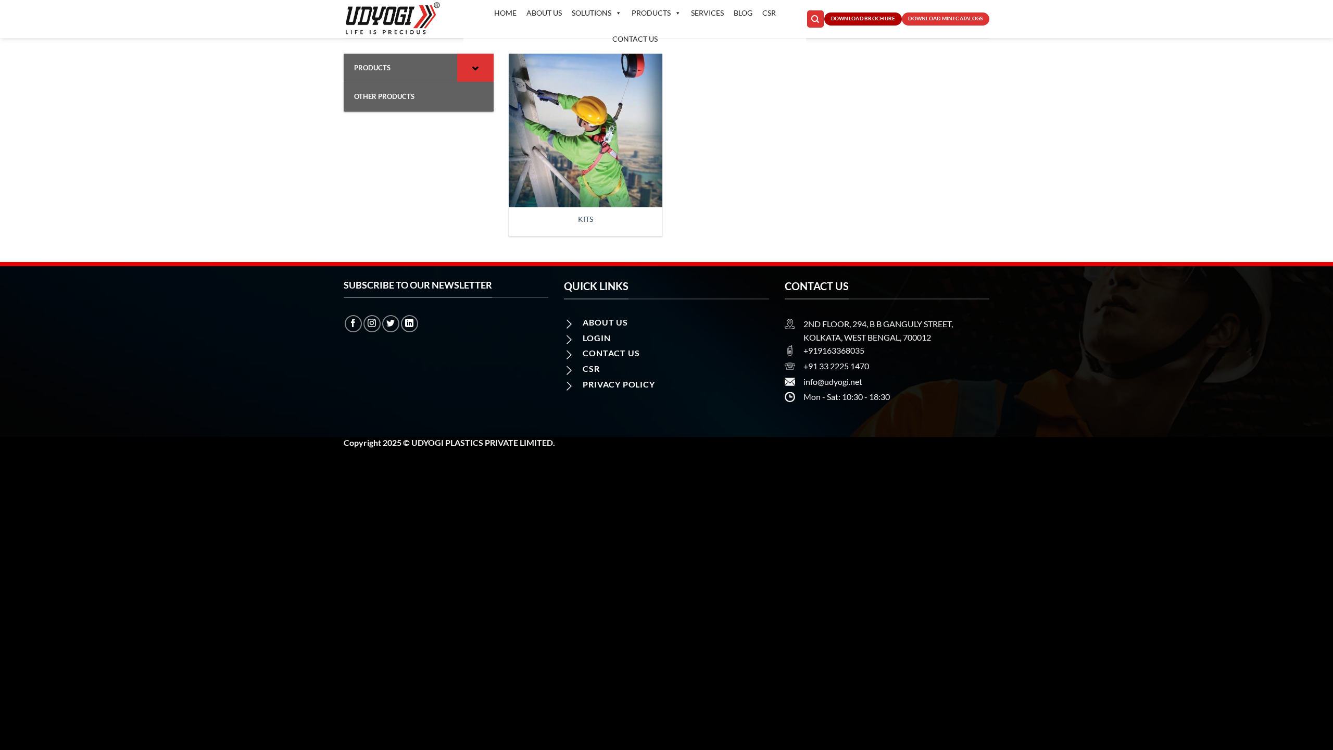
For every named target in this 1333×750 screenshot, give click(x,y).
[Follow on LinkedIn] (409, 323)
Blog (743, 12)
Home (505, 12)
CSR (769, 12)
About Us (544, 12)
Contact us (635, 38)
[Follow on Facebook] (353, 323)
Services (707, 12)
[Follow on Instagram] (372, 323)
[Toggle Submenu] (475, 68)
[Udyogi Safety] (396, 19)
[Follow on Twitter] (390, 323)
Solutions (591, 12)
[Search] (815, 19)
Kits (585, 219)
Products (651, 12)
